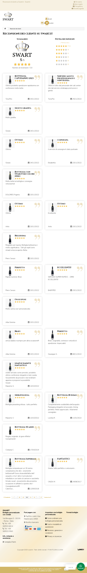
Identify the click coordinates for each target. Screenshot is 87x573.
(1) (68, 53)
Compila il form (10, 542)
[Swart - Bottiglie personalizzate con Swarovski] (5, 28)
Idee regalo (78, 4)
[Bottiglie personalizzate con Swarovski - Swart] (8, 15)
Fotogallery (78, 6)
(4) (68, 50)
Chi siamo (78, 2)
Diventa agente (78, 9)
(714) (68, 46)
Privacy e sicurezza (54, 536)
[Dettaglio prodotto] (10, 79)
